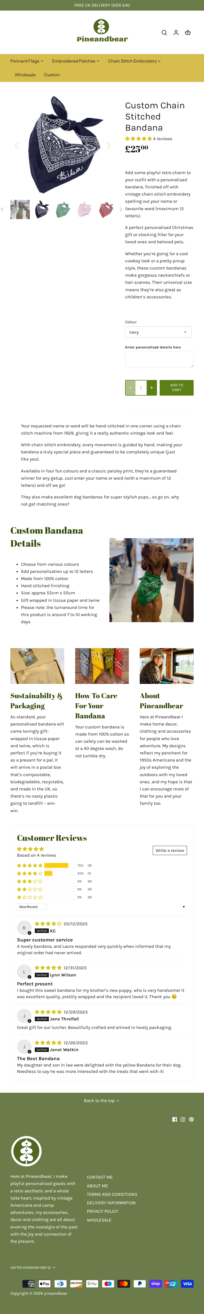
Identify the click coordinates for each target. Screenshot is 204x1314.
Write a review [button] (170, 850)
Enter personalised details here (153, 347)
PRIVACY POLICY (102, 1211)
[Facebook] (174, 1119)
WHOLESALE (99, 1220)
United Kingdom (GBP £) (30, 1267)
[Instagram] (183, 1119)
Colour (131, 322)
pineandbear (55, 1293)
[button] (139, 138)
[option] (62, 145)
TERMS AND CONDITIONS (112, 1194)
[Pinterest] (191, 1119)
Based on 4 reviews (36, 855)
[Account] (176, 32)
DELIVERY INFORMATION (111, 1202)
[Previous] (23, 145)
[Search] (164, 32)
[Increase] (152, 388)
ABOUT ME (97, 1185)
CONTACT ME (100, 1177)
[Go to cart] (188, 32)
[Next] (101, 145)
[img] (49, 923)
